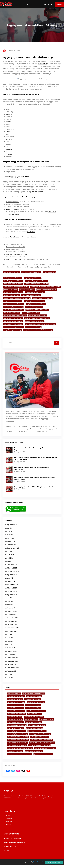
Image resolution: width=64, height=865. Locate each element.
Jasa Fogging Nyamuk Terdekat (31, 272)
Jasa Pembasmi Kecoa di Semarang (39, 745)
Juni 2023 (10, 601)
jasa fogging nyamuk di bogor (37, 731)
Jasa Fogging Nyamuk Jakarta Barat (18, 739)
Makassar (9, 149)
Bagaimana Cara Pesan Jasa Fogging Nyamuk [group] (21, 197)
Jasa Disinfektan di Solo (34, 713)
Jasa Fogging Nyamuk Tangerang (17, 742)
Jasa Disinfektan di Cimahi (15, 705)
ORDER (59, 4)
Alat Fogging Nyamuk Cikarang (13, 278)
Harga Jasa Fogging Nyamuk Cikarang (37, 310)
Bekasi (8, 109)
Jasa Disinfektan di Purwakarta (36, 711)
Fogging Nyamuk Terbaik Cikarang (14, 304)
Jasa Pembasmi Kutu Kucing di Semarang (20, 748)
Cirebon (8, 132)
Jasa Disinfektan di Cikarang (35, 702)
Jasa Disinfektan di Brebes (32, 699)
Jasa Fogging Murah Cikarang (37, 315)
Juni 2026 (10, 531)
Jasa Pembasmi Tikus (13, 259)
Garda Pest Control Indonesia (39, 267)
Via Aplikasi (31, 232)
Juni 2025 (10, 555)
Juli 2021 (10, 674)
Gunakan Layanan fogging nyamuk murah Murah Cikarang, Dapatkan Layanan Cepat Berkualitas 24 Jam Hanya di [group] (31, 265)
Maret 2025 (11, 561)
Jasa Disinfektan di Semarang (16, 713)
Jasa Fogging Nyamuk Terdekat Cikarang (37, 318)
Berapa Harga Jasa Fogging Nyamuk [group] (17, 219)
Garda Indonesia (38, 862)
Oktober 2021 (11, 664)
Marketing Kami (37, 192)
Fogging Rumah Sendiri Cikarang (36, 304)
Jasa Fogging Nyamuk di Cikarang (17, 734)
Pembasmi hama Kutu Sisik (15, 247)
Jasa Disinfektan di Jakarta (15, 708)
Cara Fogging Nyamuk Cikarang (13, 284)
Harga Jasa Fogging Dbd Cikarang (13, 310)
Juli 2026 (10, 528)
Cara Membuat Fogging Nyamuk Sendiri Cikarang (45, 286)
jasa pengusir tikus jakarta (15, 751)
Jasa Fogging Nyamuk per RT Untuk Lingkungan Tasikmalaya (34, 487)
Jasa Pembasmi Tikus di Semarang (45, 748)
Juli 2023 (10, 598)
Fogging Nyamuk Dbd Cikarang (31, 295)
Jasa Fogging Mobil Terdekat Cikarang (15, 315)
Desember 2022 (12, 618)
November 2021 (12, 661)
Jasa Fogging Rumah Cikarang (34, 321)
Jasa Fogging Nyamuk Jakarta (39, 737)
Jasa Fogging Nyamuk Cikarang (13, 318)
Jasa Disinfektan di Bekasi (34, 696)
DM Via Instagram (12, 202)
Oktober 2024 (12, 568)
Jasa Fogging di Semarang (33, 722)
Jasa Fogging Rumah (50, 272)
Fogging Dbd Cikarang (10, 289)
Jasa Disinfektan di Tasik (15, 716)
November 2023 (13, 585)
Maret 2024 (11, 581)
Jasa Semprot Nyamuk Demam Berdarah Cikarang (40, 324)
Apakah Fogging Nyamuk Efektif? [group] (15, 177)
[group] (32, 133)
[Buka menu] (27, 4)
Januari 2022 (11, 654)
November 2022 (12, 621)
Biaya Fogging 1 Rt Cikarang (32, 278)
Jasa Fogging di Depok (46, 719)
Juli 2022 (10, 635)
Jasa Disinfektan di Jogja (33, 708)
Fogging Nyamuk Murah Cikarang (34, 301)
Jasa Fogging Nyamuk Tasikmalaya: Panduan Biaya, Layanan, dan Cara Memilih (35, 478)
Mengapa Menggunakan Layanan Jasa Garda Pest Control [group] (25, 162)
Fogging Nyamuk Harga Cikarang (42, 298)
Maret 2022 (11, 648)
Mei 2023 (10, 605)
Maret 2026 (11, 541)
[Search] (56, 343)
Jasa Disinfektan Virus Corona (16, 254)
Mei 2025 (10, 558)
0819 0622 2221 (11, 846)
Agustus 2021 (11, 671)
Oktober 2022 (12, 625)
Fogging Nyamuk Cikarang (11, 295)
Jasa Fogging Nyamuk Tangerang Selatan (42, 742)
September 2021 (13, 668)
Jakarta (8, 122)
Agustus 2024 (12, 575)
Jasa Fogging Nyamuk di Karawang (40, 734)
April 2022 (10, 645)
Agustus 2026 (12, 525)
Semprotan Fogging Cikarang (12, 330)
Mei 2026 (10, 535)
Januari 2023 (11, 615)
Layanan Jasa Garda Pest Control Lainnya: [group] (19, 237)
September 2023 (13, 591)
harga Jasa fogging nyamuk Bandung (33, 693)
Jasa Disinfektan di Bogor (15, 699)
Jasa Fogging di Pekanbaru (15, 722)
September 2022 (13, 628)
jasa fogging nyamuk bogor (16, 728)
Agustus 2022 (12, 631)
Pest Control (42, 64)
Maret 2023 (11, 608)
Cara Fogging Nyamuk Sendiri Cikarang (36, 284)
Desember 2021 (12, 658)
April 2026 (10, 538)
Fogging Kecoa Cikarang (27, 289)
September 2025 (13, 548)
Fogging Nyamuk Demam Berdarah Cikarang (17, 298)
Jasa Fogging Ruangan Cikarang (13, 321)
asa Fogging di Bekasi (14, 693)
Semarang (10, 139)
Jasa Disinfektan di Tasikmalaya (33, 716)
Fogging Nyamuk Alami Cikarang (13, 292)
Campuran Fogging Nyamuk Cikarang (36, 281)
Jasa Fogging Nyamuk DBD (11, 272)
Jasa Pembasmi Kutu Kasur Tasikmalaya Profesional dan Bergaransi (33, 449)
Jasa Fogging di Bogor (31, 719)
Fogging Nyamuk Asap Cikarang (35, 292)
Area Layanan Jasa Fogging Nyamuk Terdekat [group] (20, 94)
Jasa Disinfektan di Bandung (16, 696)
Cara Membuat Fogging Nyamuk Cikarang (16, 286)
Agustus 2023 (12, 595)
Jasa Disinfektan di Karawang (16, 711)
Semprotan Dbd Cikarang (33, 327)
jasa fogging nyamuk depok (34, 728)
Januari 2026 (11, 545)
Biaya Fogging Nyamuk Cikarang (13, 281)
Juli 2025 (10, 551)
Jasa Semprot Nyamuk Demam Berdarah (19, 754)
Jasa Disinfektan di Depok (33, 705)
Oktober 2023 (12, 588)
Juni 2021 (10, 678)
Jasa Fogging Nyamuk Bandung (17, 725)
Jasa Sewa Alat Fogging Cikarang (13, 327)
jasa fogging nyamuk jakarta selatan (41, 739)
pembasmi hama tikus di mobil (43, 754)
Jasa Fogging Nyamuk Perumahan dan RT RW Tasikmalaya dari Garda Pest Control (35, 459)
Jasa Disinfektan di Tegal (15, 719)
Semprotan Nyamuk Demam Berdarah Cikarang (38, 330)
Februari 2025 (12, 565)
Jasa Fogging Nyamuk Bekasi (37, 725)
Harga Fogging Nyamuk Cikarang (13, 307)
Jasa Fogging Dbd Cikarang (12, 312)
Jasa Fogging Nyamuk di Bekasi (16, 731)
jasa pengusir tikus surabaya (33, 751)
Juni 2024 (10, 578)
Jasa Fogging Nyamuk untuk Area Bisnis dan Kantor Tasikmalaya (31, 468)
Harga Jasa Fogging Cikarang (34, 307)
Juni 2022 (10, 638)
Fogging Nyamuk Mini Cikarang (13, 301)
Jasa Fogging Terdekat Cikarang (13, 324)
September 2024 (13, 571)
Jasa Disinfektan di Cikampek (16, 702)
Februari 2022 (12, 651)
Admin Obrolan (11, 209)
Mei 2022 (10, 641)
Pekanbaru (10, 154)
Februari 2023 (12, 611)
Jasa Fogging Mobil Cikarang (31, 312)
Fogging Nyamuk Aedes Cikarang (46, 289)
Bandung (9, 114)
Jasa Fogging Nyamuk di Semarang (18, 737)
